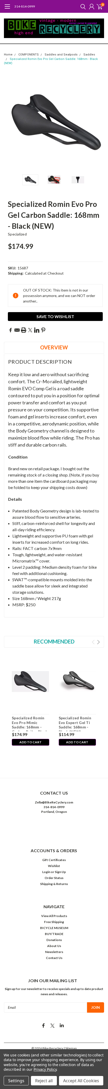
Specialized (17, 234)
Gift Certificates (54, 860)
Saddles (89, 54)
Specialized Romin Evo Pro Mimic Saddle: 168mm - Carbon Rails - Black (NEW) (30, 723)
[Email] (17, 330)
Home (8, 54)
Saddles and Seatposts (61, 54)
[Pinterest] (43, 330)
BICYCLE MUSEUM (54, 928)
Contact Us (54, 958)
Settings (16, 1081)
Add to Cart (30, 742)
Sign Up (60, 872)
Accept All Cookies (81, 1081)
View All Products (54, 916)
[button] (54, 827)
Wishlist (54, 866)
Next (99, 122)
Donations (54, 940)
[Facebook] (10, 330)
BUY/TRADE (54, 934)
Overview (54, 347)
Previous (9, 122)
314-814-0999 (24, 6)
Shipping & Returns (54, 884)
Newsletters (54, 952)
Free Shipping (54, 922)
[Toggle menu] (7, 9)
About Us (54, 946)
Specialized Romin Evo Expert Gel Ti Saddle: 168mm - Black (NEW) (75, 723)
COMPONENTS (28, 54)
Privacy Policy (45, 1069)
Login (46, 872)
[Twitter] (30, 330)
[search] (82, 6)
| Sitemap (70, 1048)
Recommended (54, 641)
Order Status (54, 878)
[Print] (23, 330)
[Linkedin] (36, 330)
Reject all (44, 1081)
